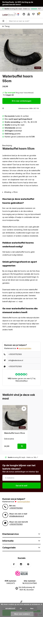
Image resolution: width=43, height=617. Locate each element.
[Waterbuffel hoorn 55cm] (14, 417)
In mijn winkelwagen (22, 101)
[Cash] (21, 602)
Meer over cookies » (22, 614)
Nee (31, 608)
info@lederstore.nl (15, 360)
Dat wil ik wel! (21, 486)
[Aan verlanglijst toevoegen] (3, 109)
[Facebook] (14, 564)
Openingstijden (25, 348)
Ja (21, 608)
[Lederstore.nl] (8, 14)
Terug (7, 26)
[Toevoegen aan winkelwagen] (21, 446)
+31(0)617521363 (15, 354)
